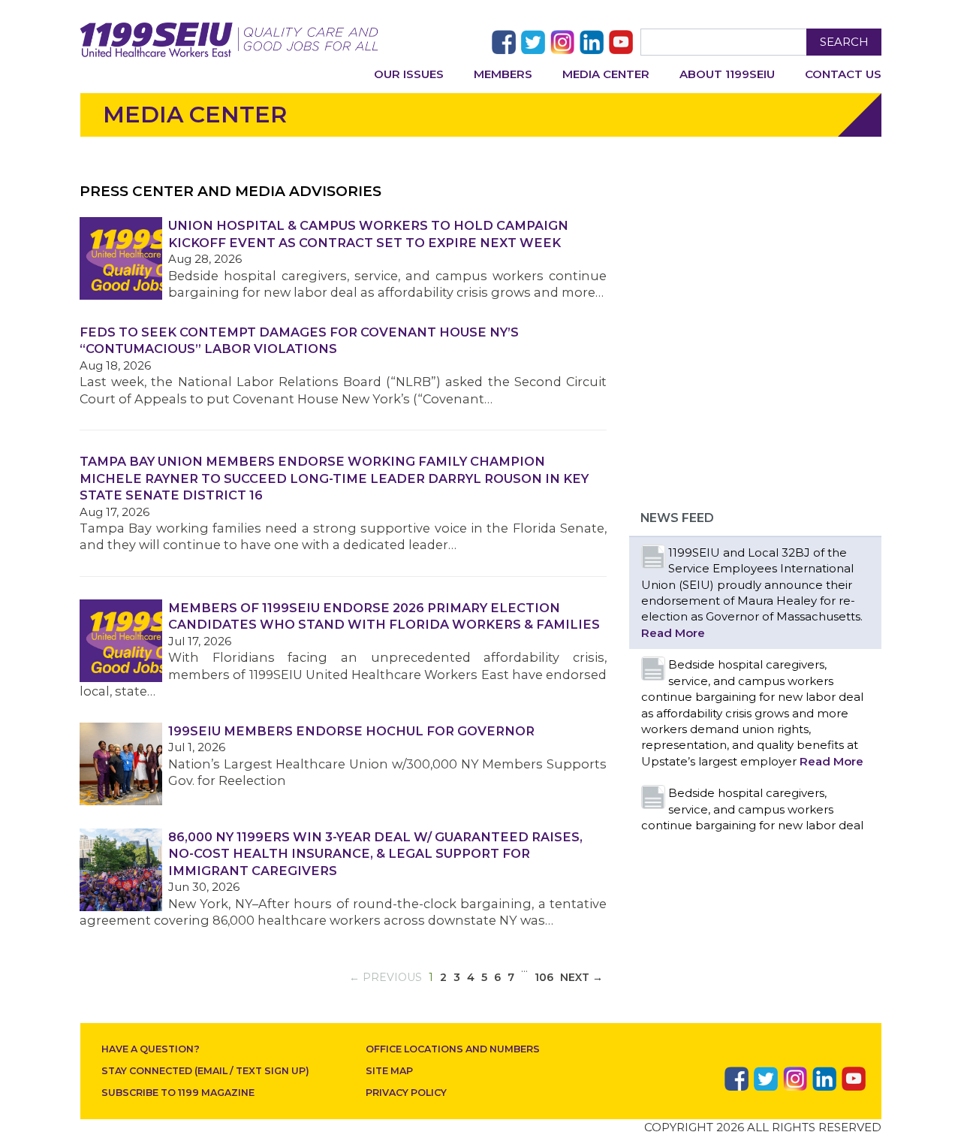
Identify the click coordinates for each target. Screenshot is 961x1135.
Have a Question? (150, 1049)
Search (844, 42)
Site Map (389, 1070)
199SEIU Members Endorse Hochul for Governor (351, 730)
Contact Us (843, 74)
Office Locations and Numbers (453, 1049)
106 (544, 977)
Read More (673, 633)
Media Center (605, 74)
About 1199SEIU (727, 74)
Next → (581, 977)
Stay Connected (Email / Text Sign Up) (205, 1070)
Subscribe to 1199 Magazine (178, 1092)
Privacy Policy (406, 1092)
